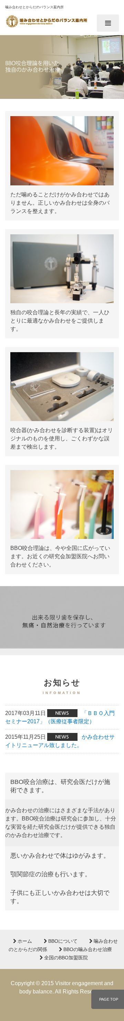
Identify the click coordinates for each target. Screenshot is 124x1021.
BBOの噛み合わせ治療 (87, 949)
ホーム (24, 941)
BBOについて (62, 941)
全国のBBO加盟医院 (65, 957)
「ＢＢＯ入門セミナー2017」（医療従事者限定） (60, 717)
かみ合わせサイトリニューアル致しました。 (60, 741)
